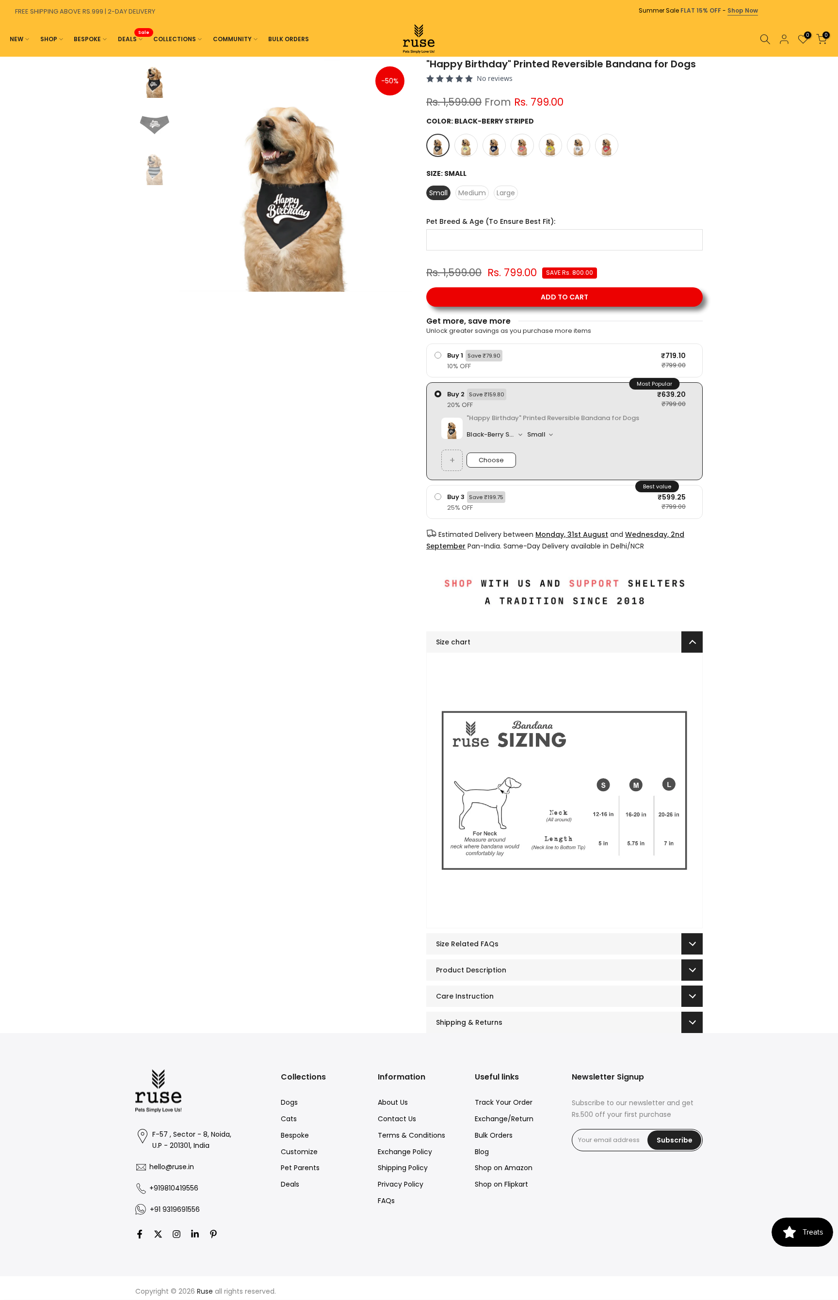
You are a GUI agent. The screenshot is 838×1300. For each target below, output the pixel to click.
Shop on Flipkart (501, 1184)
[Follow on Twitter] (158, 1234)
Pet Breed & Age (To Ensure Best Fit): (490, 221)
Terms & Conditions (411, 1135)
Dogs (289, 1102)
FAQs (386, 1201)
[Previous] (9, 56)
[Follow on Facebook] (139, 1234)
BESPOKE (87, 39)
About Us (393, 1102)
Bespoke (295, 1135)
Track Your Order (503, 1102)
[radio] (564, 360)
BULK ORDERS (288, 39)
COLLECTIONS (174, 39)
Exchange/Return (504, 1119)
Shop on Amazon (503, 1168)
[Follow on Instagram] (176, 1234)
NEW (16, 39)
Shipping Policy (403, 1168)
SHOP (48, 39)
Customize (299, 1152)
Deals (290, 1184)
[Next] (828, 56)
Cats (289, 1119)
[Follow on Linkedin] (195, 1234)
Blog (482, 1152)
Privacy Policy (400, 1184)
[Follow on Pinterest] (213, 1234)
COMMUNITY (232, 39)
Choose (491, 460)
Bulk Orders (494, 1135)
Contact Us (397, 1119)
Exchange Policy (405, 1152)
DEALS (134, 38)
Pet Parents (300, 1168)
